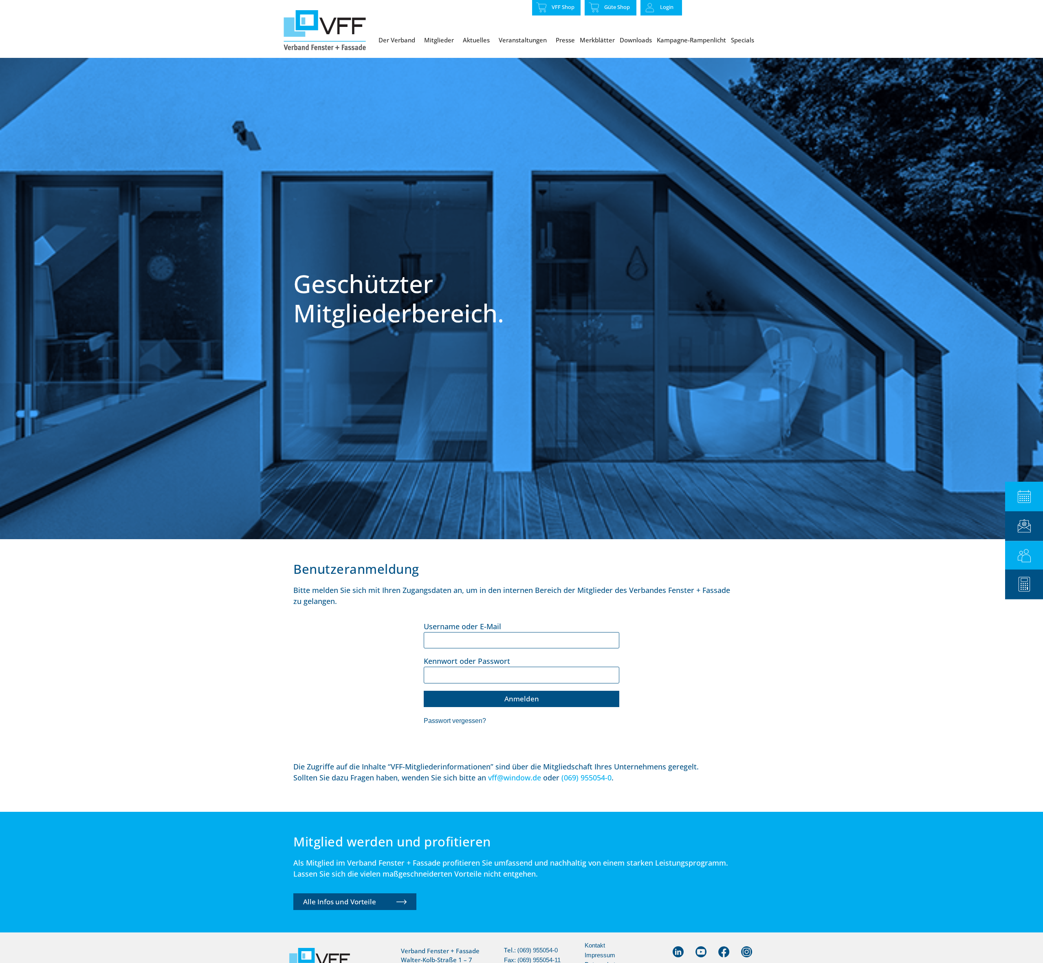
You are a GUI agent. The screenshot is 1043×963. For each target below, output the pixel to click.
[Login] (650, 8)
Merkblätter (597, 40)
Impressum (600, 955)
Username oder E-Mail (462, 626)
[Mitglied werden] (1024, 556)
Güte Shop (617, 7)
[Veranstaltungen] (1024, 496)
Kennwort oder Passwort (467, 661)
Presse (565, 40)
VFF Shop (563, 7)
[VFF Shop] (541, 7)
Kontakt (595, 945)
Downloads (636, 40)
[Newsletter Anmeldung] (1024, 526)
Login (666, 7)
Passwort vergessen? (455, 720)
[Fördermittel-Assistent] (1024, 584)
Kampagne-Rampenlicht (691, 40)
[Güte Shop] (594, 7)
